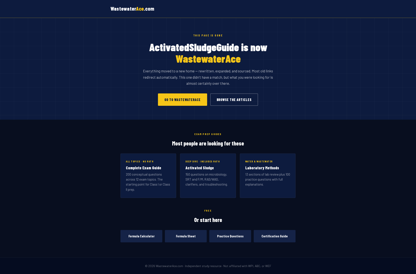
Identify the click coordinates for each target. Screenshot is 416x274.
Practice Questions (230, 236)
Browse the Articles (234, 100)
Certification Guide (275, 236)
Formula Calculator (141, 236)
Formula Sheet (186, 236)
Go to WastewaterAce (182, 100)
